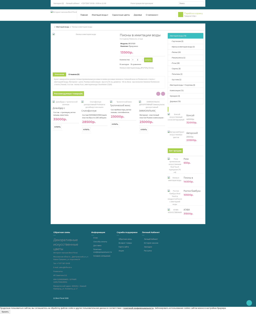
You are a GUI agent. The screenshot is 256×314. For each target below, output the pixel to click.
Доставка (97, 245)
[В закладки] (63, 127)
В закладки (124, 64)
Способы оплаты (100, 241)
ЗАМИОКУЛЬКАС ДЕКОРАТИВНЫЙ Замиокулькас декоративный (147, 111)
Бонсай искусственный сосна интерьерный (193, 116)
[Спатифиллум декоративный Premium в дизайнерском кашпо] (106, 107)
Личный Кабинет (151, 239)
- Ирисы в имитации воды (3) (182, 46)
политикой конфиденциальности (138, 308)
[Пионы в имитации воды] (85, 34)
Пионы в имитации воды (130, 68)
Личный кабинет (73, 3)
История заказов (151, 243)
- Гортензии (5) (176, 41)
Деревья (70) (175, 101)
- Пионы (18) (175, 52)
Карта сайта (124, 247)
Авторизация (147, 3)
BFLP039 (144, 68)
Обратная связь (125, 239)
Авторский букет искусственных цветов (193, 134)
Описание (59, 74)
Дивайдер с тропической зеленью (64, 108)
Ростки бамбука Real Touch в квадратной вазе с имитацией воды (193, 192)
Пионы (151, 68)
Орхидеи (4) (175, 96)
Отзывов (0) (73, 74)
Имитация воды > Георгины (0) (182, 85)
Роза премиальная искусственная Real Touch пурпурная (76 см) (193, 160)
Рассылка (148, 250)
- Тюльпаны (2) (176, 74)
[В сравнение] (66, 127)
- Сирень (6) (175, 68)
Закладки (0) (58, 3)
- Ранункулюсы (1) (177, 57)
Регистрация (136, 3)
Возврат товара (125, 243)
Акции (121, 250)
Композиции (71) (177, 90)
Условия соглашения (101, 256)
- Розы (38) (175, 63)
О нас (95, 238)
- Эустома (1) (175, 79)
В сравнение (136, 64)
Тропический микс (120, 105)
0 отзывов (124, 39)
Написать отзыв (136, 39)
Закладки (148, 247)
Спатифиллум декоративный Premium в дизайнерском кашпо (93, 111)
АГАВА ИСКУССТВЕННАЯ (192, 210)
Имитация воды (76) (178, 36)
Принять (5, 312)
